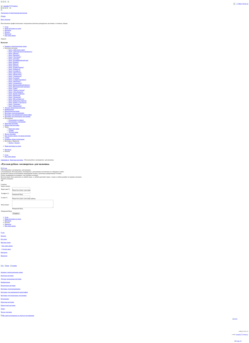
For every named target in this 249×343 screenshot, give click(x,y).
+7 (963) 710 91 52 (242, 4)
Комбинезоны (9, 109)
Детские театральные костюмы (15, 108)
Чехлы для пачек (10, 134)
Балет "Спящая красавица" (17, 79)
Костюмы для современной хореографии (18, 115)
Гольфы (11, 130)
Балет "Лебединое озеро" (17, 50)
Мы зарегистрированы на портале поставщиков (18, 315)
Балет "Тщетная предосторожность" (20, 51)
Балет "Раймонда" (15, 69)
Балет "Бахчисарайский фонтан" (19, 85)
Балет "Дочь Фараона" (16, 92)
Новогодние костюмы (12, 125)
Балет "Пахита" (14, 65)
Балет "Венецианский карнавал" (19, 86)
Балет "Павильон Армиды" (18, 101)
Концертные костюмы (12, 111)
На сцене (4, 239)
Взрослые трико (14, 129)
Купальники (9, 118)
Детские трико (13, 132)
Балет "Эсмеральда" (15, 76)
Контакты (8, 30)
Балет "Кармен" (14, 62)
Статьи (7, 137)
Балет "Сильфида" (15, 71)
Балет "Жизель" (14, 53)
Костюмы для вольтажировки (14, 113)
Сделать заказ (6, 249)
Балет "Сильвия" (14, 78)
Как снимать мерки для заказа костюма (18, 136)
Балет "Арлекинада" (15, 83)
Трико (7, 127)
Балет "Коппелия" (15, 95)
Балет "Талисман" (15, 104)
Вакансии (8, 34)
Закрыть (3, 39)
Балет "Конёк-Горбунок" (17, 93)
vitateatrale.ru (5, 160)
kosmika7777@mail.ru (11, 6)
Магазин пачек (6, 242)
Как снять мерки (10, 35)
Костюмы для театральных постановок (17, 116)
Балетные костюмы (11, 48)
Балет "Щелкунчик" (15, 74)
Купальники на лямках (16, 120)
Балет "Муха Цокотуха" (16, 99)
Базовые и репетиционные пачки (16, 46)
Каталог (7, 32)
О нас (6, 27)
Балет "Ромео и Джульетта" (18, 102)
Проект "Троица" (14, 143)
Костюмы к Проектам (12, 141)
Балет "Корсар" (14, 64)
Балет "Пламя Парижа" (16, 67)
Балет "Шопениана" (15, 106)
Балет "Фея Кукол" (15, 81)
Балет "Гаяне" (13, 88)
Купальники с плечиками (17, 122)
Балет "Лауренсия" (15, 97)
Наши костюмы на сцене (13, 28)
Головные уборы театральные (14, 139)
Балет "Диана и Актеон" (17, 90)
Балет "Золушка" (14, 58)
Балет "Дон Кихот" (15, 57)
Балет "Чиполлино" (15, 72)
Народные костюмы (11, 123)
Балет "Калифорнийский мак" (19, 60)
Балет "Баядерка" (14, 55)
